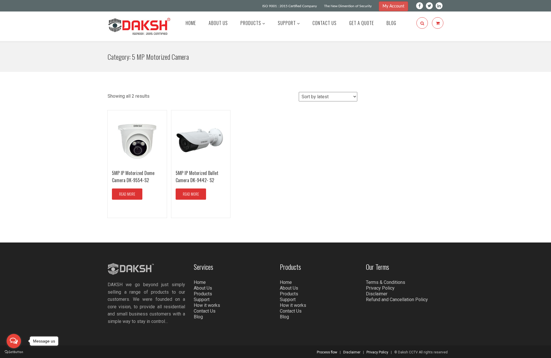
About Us (218, 23)
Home (191, 23)
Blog (391, 23)
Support (287, 23)
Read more (127, 194)
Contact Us (325, 23)
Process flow (327, 352)
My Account (393, 6)
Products (251, 23)
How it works (207, 305)
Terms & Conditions (385, 282)
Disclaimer (376, 294)
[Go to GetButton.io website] (14, 352)
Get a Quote (361, 23)
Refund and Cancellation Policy (397, 299)
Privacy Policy (380, 288)
